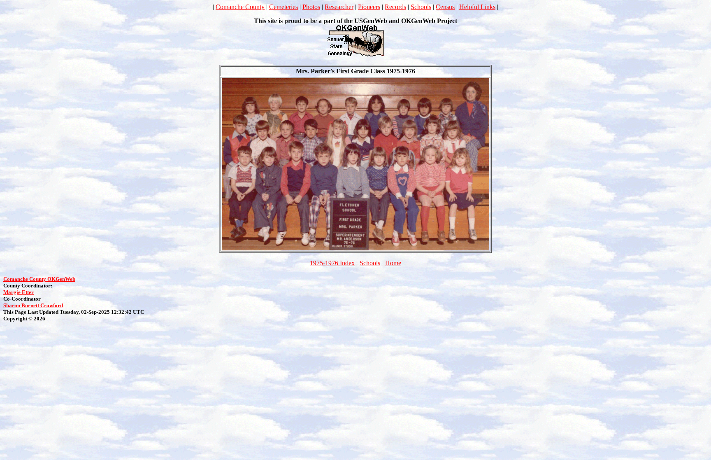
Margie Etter (18, 292)
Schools (421, 6)
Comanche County (240, 6)
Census (445, 6)
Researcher (339, 6)
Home (393, 262)
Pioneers (369, 6)
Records (395, 6)
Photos (311, 6)
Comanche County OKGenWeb (39, 279)
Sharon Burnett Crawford (33, 305)
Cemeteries (283, 6)
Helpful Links (477, 6)
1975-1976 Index (332, 262)
